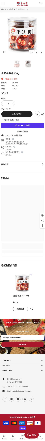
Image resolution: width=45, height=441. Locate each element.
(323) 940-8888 (21, 386)
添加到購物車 (16, 114)
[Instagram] (11, 399)
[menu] (2, 3)
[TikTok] (18, 399)
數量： (3, 98)
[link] (37, 114)
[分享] (42, 114)
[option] (22, 33)
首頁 (2, 9)
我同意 (7, 120)
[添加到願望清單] (30, 309)
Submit (22, 344)
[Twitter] (31, 399)
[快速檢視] (31, 274)
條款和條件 (14, 120)
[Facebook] (4, 399)
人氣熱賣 (10, 9)
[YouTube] (24, 399)
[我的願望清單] (41, 3)
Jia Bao (15, 82)
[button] (36, 52)
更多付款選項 (22, 131)
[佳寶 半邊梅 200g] (22, 282)
